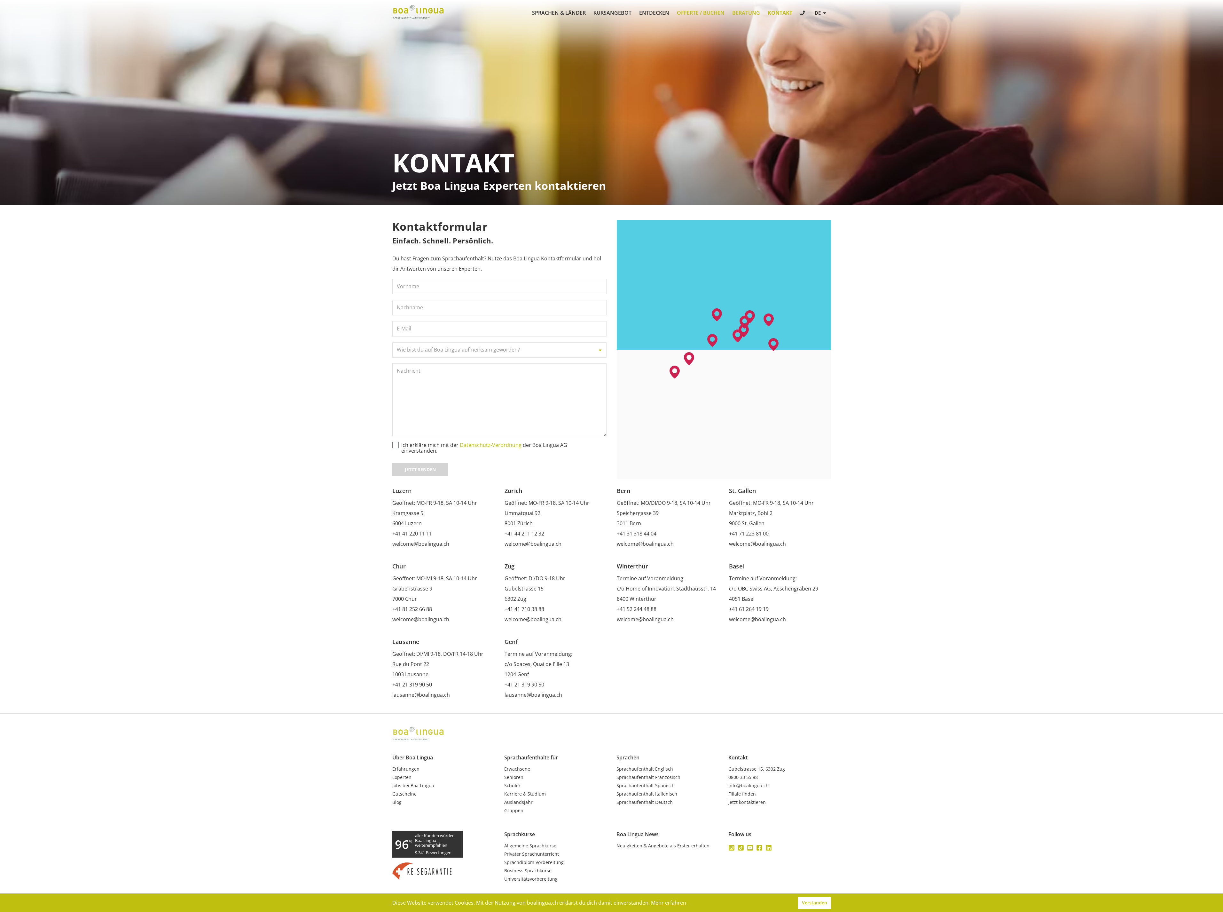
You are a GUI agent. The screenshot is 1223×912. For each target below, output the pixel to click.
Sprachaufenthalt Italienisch (646, 794)
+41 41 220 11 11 (412, 533)
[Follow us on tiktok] (741, 848)
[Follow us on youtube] (750, 848)
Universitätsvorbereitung (531, 879)
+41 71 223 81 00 (749, 533)
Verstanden (814, 903)
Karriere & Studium (525, 794)
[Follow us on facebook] (759, 848)
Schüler (512, 786)
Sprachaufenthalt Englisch (644, 769)
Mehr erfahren (668, 902)
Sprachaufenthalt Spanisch (645, 786)
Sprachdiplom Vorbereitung (534, 862)
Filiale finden (742, 794)
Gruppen (513, 810)
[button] (738, 335)
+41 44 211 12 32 (524, 533)
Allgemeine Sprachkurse (530, 846)
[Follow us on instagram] (731, 848)
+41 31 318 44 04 (636, 533)
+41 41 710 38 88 (524, 609)
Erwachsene (517, 769)
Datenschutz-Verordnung (490, 444)
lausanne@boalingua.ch (421, 694)
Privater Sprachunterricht (531, 854)
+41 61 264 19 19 (749, 609)
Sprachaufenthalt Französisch (648, 777)
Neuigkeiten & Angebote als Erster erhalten (662, 846)
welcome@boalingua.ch (420, 543)
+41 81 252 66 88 (412, 609)
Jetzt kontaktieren (747, 802)
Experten (402, 777)
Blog (397, 802)
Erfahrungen (405, 769)
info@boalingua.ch (748, 786)
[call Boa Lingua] (803, 14)
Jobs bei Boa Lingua (413, 786)
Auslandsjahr (518, 802)
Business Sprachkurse (528, 871)
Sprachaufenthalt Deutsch (644, 802)
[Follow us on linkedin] (768, 848)
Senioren (513, 777)
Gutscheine (404, 794)
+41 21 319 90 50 (412, 684)
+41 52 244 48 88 (636, 609)
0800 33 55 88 (743, 777)
